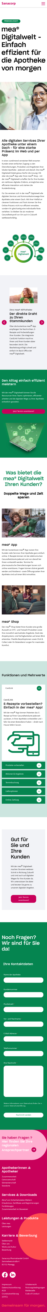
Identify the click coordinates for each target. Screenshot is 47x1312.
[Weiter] (41, 322)
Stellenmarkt (7, 1241)
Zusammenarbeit (9, 1177)
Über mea (6, 1224)
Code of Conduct (32, 1294)
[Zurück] (4, 322)
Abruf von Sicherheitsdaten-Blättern (17, 1200)
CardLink (9, 688)
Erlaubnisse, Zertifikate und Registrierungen (20, 1203)
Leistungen (6, 1227)
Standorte (6, 1186)
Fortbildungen (8, 1206)
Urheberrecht (31, 1285)
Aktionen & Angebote (15, 774)
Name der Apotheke (12, 975)
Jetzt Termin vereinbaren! (23, 411)
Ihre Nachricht (10, 1063)
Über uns (6, 1244)
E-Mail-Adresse (11, 1034)
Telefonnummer (11, 1048)
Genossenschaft (9, 1180)
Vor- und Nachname (13, 1019)
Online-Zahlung (12, 800)
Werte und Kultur (9, 1247)
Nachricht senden (23, 1115)
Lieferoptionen (12, 791)
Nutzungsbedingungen (35, 1288)
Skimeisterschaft (9, 1183)
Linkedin (13, 1275)
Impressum (7, 1285)
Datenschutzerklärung (17, 1106)
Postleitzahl (9, 1004)
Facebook (5, 1275)
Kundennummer (10, 990)
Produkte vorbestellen (15, 765)
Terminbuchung (12, 783)
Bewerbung (6, 1250)
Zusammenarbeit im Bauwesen (15, 1209)
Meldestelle (30, 1291)
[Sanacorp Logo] (9, 3)
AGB (4, 1291)
